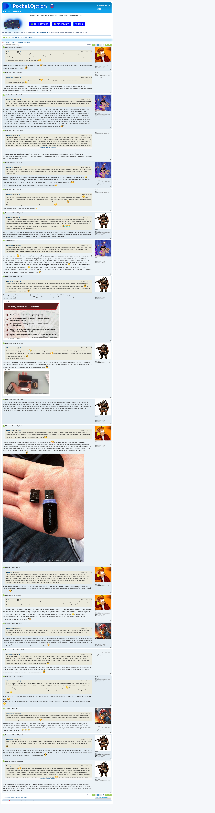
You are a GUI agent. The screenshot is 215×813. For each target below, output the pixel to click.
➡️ (31, 37)
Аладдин (10, 135)
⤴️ (15, 37)
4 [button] (101, 44)
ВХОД (80, 24)
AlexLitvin (10, 52)
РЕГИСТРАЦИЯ (62, 24)
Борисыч (10, 245)
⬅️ (24, 37)
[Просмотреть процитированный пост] (20, 52)
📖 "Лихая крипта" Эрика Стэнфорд (16, 42)
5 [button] (103, 44)
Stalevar (9, 654)
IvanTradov (10, 713)
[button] (93, 45)
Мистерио (10, 77)
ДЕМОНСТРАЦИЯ (40, 24)
